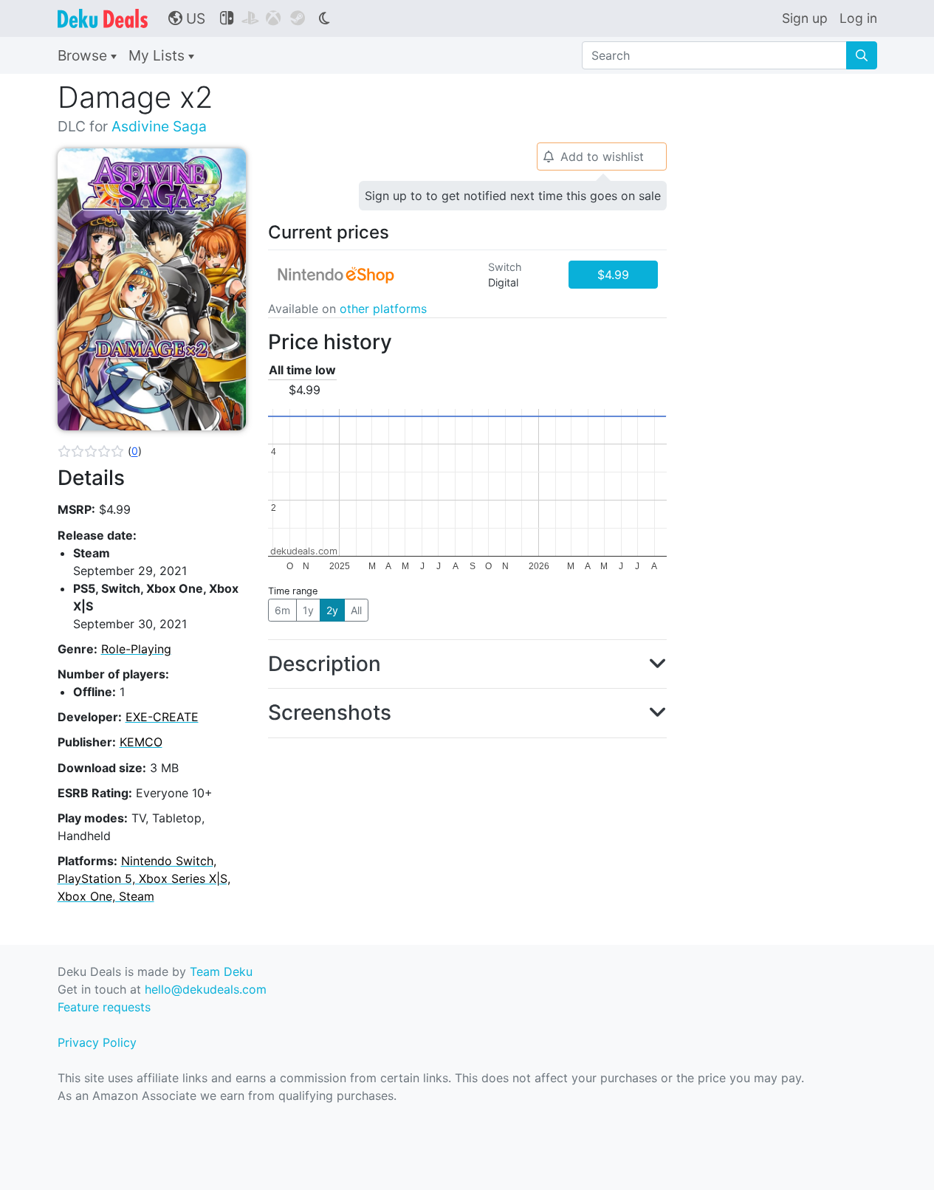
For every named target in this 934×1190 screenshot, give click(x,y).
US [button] (186, 18)
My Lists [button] (158, 55)
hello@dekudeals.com (206, 989)
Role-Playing (136, 649)
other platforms (383, 308)
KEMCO (141, 742)
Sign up (805, 18)
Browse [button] (84, 55)
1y (308, 610)
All (356, 610)
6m (282, 610)
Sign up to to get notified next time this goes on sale (513, 195)
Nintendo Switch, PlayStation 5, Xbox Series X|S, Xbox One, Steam (144, 878)
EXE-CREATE (162, 716)
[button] (100, 451)
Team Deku (221, 971)
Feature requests (104, 1007)
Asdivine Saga (159, 126)
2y (332, 610)
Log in (858, 18)
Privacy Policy (97, 1042)
